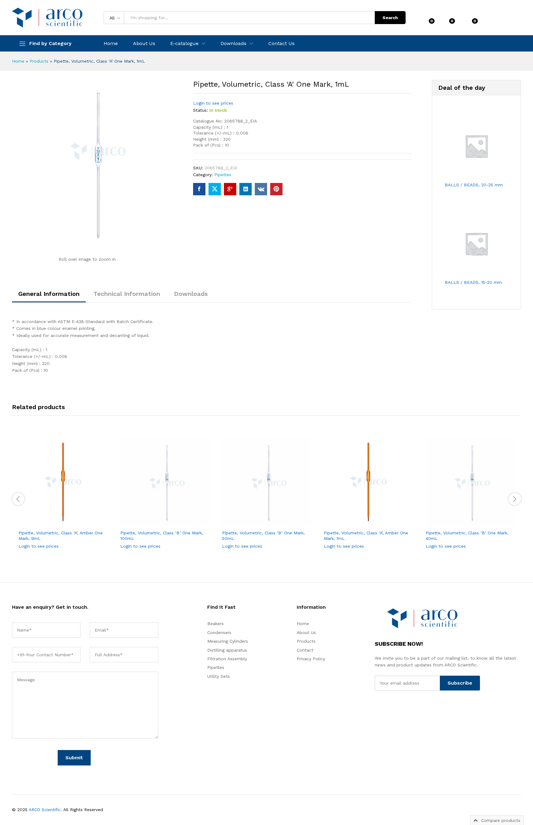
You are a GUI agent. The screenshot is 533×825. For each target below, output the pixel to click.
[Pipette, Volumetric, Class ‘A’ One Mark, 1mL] (199, 189)
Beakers (215, 623)
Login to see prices (213, 103)
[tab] (49, 296)
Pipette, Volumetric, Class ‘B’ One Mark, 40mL (467, 535)
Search (390, 17)
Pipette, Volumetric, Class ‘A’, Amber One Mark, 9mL (61, 535)
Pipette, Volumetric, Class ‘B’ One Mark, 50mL (263, 535)
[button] (82, 519)
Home (111, 43)
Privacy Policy (311, 658)
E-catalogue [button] (184, 43)
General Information (49, 294)
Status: (200, 110)
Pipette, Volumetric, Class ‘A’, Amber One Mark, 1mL (366, 535)
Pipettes (222, 174)
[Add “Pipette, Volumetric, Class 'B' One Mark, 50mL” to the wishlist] (272, 519)
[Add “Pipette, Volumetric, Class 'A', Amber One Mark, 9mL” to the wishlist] (68, 519)
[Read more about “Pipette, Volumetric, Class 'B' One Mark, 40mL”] (447, 519)
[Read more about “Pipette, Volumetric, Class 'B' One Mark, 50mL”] (243, 519)
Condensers (219, 632)
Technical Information (126, 294)
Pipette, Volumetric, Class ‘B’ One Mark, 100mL (161, 535)
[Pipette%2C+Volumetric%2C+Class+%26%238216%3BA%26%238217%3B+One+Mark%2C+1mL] (215, 189)
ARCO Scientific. (45, 809)
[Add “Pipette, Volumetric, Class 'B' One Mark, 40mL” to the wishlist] (475, 519)
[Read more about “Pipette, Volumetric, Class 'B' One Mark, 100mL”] (142, 519)
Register (511, 20)
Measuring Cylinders (227, 641)
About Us (144, 43)
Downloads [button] (233, 43)
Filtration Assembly (227, 658)
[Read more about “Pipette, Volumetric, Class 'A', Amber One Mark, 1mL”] (345, 519)
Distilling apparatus (227, 650)
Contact (305, 650)
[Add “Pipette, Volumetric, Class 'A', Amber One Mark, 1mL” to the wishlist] (374, 519)
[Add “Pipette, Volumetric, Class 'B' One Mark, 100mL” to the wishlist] (170, 519)
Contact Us (281, 43)
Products (39, 61)
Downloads (191, 294)
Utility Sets (218, 676)
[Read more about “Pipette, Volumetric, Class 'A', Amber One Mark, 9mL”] (40, 519)
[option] (63, 498)
